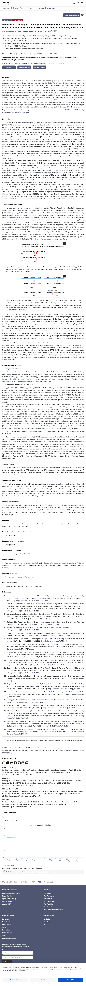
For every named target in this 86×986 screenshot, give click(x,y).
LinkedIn (47, 919)
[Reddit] (23, 763)
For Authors (48, 893)
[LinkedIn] (11, 763)
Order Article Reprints (72, 15)
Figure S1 (34, 222)
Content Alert (48, 882)
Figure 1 (24, 222)
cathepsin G (20, 112)
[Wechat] (19, 763)
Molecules (14, 8)
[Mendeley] (26, 763)
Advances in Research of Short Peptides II (47, 63)
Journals (6, 8)
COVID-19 (69, 110)
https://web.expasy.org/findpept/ (42, 428)
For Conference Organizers (53, 909)
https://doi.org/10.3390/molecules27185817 (40, 54)
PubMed (44, 600)
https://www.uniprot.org (11, 374)
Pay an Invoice (7, 896)
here (40, 868)
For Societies (48, 907)
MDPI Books (6, 922)
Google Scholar (21, 600)
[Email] (4, 763)
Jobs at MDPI (6, 904)
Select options (8, 953)
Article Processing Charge (11, 893)
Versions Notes (39, 67)
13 (16, 192)
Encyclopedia (7, 933)
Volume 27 (23, 8)
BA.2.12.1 (29, 112)
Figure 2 (23, 229)
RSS (39, 882)
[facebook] (15, 763)
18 (26, 414)
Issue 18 (32, 8)
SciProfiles (6, 930)
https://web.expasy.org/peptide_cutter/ (24, 217)
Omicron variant (8, 112)
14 (82, 192)
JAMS (4, 935)
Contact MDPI (7, 901)
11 (55, 182)
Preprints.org (6, 924)
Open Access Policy (9, 899)
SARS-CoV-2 (78, 110)
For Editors (48, 899)
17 (51, 352)
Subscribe (7, 962)
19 (57, 428)
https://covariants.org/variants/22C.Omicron (34, 172)
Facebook (47, 922)
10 (70, 177)
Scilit (38, 600)
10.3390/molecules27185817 (47, 8)
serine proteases (57, 110)
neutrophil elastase (19, 110)
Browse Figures (24, 67)
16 (33, 336)
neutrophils (44, 110)
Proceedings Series (9, 938)
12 (80, 187)
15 (46, 333)
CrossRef (31, 600)
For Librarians (49, 901)
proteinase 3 (33, 110)
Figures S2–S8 (35, 229)
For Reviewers (49, 896)
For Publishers (49, 904)
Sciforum (5, 919)
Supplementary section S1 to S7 (17, 554)
